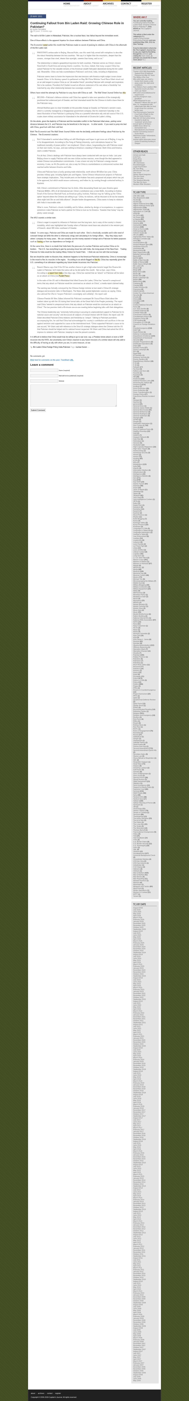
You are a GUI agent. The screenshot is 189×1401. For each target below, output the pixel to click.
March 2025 (137, 941)
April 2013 (137, 1219)
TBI (134, 807)
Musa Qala (137, 610)
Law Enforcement (139, 536)
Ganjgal (136, 400)
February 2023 (138, 990)
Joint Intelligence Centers (142, 499)
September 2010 (139, 1279)
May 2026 (137, 914)
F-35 (135, 365)
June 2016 (137, 1145)
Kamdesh (136, 507)
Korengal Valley (139, 523)
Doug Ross (137, 159)
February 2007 (138, 1363)
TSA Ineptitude (138, 838)
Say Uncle (137, 173)
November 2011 (139, 1252)
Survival (136, 791)
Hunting (136, 458)
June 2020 (137, 1052)
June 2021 (137, 1028)
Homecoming (138, 451)
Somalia (136, 772)
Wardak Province (139, 881)
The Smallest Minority (141, 180)
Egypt (135, 353)
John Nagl (137, 497)
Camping (136, 283)
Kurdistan (136, 527)
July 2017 (137, 1120)
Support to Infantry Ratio (142, 787)
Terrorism (136, 814)
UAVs (135, 848)
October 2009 (138, 1301)
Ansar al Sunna (139, 229)
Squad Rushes (138, 779)
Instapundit (137, 161)
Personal (136, 667)
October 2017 (138, 1114)
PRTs (135, 696)
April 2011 (137, 1266)
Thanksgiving (138, 816)
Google (136, 422)
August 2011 (138, 1258)
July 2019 (137, 1073)
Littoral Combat (139, 552)
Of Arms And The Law (141, 171)
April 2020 (137, 1056)
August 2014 (138, 1188)
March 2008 (137, 1338)
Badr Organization (140, 252)
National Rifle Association (142, 620)
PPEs (135, 688)
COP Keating (138, 320)
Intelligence (137, 474)
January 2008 (138, 1342)
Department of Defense (142, 336)
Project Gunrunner (140, 694)
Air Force (136, 215)
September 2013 (139, 1209)
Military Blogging (139, 585)
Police (135, 678)
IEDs (135, 462)
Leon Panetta (138, 544)
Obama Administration (141, 645)
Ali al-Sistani (138, 221)
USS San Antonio (139, 863)
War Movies (137, 877)
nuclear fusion (81, 347)
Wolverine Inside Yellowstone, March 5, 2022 (144, 137)
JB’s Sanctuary (138, 163)
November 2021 (139, 1019)
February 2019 (138, 1083)
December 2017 (139, 1110)
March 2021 (137, 1034)
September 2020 (139, 1046)
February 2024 (138, 966)
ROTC (135, 729)
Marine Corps (138, 560)
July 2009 (137, 1307)
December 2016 (139, 1134)
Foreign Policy (52, 347)
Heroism (136, 443)
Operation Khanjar (140, 651)
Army (135, 241)
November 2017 (139, 1112)
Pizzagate (137, 676)
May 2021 (137, 1030)
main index (146, 56)
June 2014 (137, 1192)
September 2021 (139, 1023)
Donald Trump (138, 348)
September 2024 (139, 953)
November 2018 (139, 1089)
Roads (135, 723)
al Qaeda (136, 219)
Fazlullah (136, 375)
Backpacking (138, 250)
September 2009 (139, 1303)
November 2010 (139, 1276)
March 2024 (137, 964)
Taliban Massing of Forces (143, 803)
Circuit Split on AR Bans (142, 124)
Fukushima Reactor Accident (144, 396)
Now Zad (136, 636)
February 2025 (138, 943)
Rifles (135, 721)
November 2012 (139, 1229)
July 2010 (137, 1283)
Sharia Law (137, 756)
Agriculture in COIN (140, 211)
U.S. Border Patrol (140, 842)
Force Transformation (141, 392)
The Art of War (138, 820)
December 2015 (139, 1157)
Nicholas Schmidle (140, 634)
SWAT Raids (138, 793)
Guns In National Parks (142, 429)
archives (145, 54)
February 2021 (138, 1036)
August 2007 (138, 1351)
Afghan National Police (142, 206)
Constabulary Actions (141, 316)
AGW (135, 213)
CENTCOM (137, 291)
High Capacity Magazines (143, 447)
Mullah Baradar (139, 604)
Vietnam (136, 871)
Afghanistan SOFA (140, 210)
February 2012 (138, 1246)
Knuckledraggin (139, 165)
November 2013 (139, 1205)
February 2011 (138, 1270)
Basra (135, 256)
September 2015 (139, 1163)
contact (49, 1393)
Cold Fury (137, 157)
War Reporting (138, 879)
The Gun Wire (138, 178)
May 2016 (137, 1147)
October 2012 (138, 1231)
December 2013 (139, 1204)
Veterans (136, 869)
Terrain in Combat (140, 813)
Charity (136, 297)
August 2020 (138, 1048)
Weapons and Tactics (141, 886)
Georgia (136, 418)
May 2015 (137, 1170)
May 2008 (137, 1334)
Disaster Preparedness (142, 342)
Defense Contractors (141, 334)
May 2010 (137, 1287)
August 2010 (138, 1281)
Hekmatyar (137, 441)
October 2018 (138, 1091)
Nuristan (136, 643)
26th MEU (137, 196)
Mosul (135, 599)
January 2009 (138, 1318)
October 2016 (138, 1137)
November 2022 (139, 995)
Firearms (136, 385)
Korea (135, 521)
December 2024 (139, 947)
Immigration (137, 464)
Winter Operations (140, 890)
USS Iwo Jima (138, 861)
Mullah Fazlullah (139, 606)
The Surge (137, 826)
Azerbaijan (137, 248)
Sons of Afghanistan (140, 774)
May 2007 (137, 1357)
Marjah (135, 565)
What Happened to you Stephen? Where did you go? (145, 102)
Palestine (136, 659)
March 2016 (137, 1151)
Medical (136, 571)
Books (135, 274)
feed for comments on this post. (45, 360)
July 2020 (137, 1050)
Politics (136, 684)
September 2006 (139, 1373)
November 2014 (139, 1182)
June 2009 (137, 1309)
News (135, 630)
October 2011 (138, 1254)
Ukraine (136, 851)
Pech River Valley (140, 665)
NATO (135, 622)
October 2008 (138, 1324)
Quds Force (137, 704)
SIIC (134, 760)
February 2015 (138, 1176)
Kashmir (136, 513)
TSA (134, 836)
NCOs (135, 628)
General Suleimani (140, 416)
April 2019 (137, 1079)
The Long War (138, 824)
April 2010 (137, 1289)
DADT (135, 330)
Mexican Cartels (139, 575)
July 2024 (137, 956)
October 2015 (138, 1161)
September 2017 (139, 1116)
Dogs (135, 346)
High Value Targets (140, 449)
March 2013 (137, 1221)
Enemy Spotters (139, 359)
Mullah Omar (138, 608)
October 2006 (138, 1371)
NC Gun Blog (138, 169)
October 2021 (138, 1021)
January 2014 (138, 1202)
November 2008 (139, 1322)
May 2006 (137, 1381)
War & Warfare (138, 873)
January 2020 (138, 1062)
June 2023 (137, 982)
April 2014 (137, 1196)
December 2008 (139, 1320)
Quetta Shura (138, 706)
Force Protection (139, 390)
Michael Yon (138, 579)
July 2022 (137, 1003)
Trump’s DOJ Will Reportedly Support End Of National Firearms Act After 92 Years (144, 73)
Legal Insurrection (140, 167)
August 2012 (138, 1235)
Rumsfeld (136, 733)
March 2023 (137, 988)
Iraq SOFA (137, 482)
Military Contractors (140, 587)
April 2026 (137, 916)
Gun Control (137, 425)
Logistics (136, 554)
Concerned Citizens (140, 315)
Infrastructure (138, 472)
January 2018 (138, 1108)
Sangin (136, 739)
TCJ (143, 60)
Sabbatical (137, 737)
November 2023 (139, 972)
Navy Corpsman (139, 626)
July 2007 (137, 1353)
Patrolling (136, 663)
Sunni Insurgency (139, 785)
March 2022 (137, 1011)
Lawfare (136, 538)
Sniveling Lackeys (140, 768)
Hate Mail (136, 439)
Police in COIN (138, 680)
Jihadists (136, 495)
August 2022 (138, 1001)
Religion (136, 713)
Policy (135, 682)
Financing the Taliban (141, 383)
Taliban (136, 801)
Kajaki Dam (137, 505)
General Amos (138, 406)
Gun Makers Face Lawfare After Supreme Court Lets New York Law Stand (145, 89)
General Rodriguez (140, 414)
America (136, 223)
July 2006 (137, 1377)
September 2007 (139, 1349)
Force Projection (139, 388)
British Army (137, 281)
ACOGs (136, 202)
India (61, 347)
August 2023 (138, 978)
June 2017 (137, 1122)
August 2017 (138, 1118)
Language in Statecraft (141, 530)
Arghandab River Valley (142, 237)
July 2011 (136, 1260)
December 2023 (139, 970)
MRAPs (136, 602)
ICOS (135, 460)
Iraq (134, 480)
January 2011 (138, 1272)
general (136, 404)
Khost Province (139, 515)
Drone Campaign (139, 350)
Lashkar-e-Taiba (139, 534)
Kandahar (137, 509)
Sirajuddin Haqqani (140, 762)
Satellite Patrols (139, 743)
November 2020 (139, 1042)
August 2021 (138, 1025)
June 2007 (137, 1355)
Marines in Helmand (140, 564)
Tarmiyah (136, 805)
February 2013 (138, 1223)
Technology (137, 809)
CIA (134, 303)
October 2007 (138, 1347)
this (124, 93)
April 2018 (137, 1102)
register (58, 1393)
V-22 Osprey (138, 867)
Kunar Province (139, 525)
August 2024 (138, 955)
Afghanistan (137, 208)
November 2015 (139, 1159)
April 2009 (137, 1312)
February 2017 (138, 1130)
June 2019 (137, 1075)
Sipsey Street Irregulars (142, 174)
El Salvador (137, 355)
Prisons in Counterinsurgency (144, 690)
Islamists (136, 486)
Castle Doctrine (139, 287)
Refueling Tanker (139, 711)
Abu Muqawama (139, 198)
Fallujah (136, 367)
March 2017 (137, 1128)
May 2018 (137, 1100)
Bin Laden (37, 347)
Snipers (136, 766)
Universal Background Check (144, 855)
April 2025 (137, 939)
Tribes (135, 834)
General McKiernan (140, 412)
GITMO (135, 420)
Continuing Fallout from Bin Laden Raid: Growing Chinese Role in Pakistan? (144, 25)
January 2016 (138, 1155)
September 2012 (139, 1233)
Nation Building (139, 616)
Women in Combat (140, 892)
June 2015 (137, 1169)
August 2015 (138, 1165)
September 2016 (139, 1139)
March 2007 (137, 1361)
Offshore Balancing (140, 647)
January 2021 (138, 1038)
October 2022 (138, 997)
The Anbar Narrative (140, 818)
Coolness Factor (139, 318)
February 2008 (138, 1340)
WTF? (135, 894)
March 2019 (137, 1081)
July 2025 (137, 933)
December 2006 (139, 1367)
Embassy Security (140, 357)
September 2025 (139, 929)
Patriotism (137, 661)
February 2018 (138, 1106)
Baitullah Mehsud (139, 254)
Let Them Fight (138, 546)
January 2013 (138, 1225)
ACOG (135, 200)
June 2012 (137, 1239)
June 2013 (137, 1215)
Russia (135, 735)
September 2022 (139, 999)
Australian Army (139, 246)
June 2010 (137, 1285)
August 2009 (138, 1305)
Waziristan (137, 885)
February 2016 (138, 1153)
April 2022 (137, 1009)
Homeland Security (140, 453)
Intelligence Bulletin (140, 476)
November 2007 (139, 1346)
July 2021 (137, 1027)
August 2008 (138, 1328)
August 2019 (138, 1071)
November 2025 (139, 925)
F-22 (135, 363)
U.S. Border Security (140, 844)
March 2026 (137, 918)
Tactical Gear (138, 799)
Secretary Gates (139, 754)
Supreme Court (139, 789)
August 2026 (138, 908)
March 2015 (137, 1174)
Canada (136, 285)
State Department (139, 781)
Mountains (137, 601)
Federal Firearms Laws (142, 381)
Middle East (137, 583)
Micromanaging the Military (143, 581)
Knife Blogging (138, 519)
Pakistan (66, 347)
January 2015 (138, 1178)
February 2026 (138, 920)
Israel (135, 488)
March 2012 (137, 1244)
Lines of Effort (138, 550)
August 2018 (138, 1095)
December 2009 (139, 1297)
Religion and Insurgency (142, 715)
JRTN (135, 501)
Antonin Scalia (138, 233)
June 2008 (137, 1332)
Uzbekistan (137, 865)
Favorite (136, 373)
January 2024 (138, 968)
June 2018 (137, 1098)
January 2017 (138, 1132)
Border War (137, 276)
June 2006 (137, 1379)
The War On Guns (140, 182)
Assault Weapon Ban (141, 245)
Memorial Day (138, 573)
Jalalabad (137, 492)
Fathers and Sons (140, 371)
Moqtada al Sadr (139, 597)
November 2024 (139, 949)
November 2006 (139, 1369)
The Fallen (137, 822)
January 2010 (138, 1295)
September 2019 (139, 1069)
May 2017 (137, 1124)
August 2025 (138, 931)
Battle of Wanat (139, 262)
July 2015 (137, 1167)
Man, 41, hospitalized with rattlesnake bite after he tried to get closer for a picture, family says (144, 107)
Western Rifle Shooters (142, 184)
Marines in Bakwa (140, 562)
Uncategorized (138, 853)
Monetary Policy (139, 595)
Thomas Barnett (139, 830)
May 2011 (137, 1264)
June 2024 (137, 958)
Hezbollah (137, 445)
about (33, 1393)
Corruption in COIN (140, 322)
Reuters (136, 717)
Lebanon (136, 542)
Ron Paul (136, 727)
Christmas (137, 301)
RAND (135, 707)
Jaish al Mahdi (138, 490)
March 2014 (137, 1198)
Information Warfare (140, 470)
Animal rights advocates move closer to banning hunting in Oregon (144, 141)
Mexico (136, 577)
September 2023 (139, 976)
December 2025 (139, 923)
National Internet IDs (141, 618)
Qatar (135, 698)
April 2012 (137, 1242)
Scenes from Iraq (139, 746)
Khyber (136, 517)
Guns (135, 427)
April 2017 (137, 1126)
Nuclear (136, 641)
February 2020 (138, 1060)
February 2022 (138, 1013)
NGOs (135, 632)
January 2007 (138, 1365)
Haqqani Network (139, 437)
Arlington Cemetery (140, 239)
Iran (134, 478)
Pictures (136, 671)
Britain (135, 280)
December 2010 (139, 1274)
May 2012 (137, 1240)
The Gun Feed (138, 176)
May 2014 (137, 1194)
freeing (40, 242)
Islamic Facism (138, 484)
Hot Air (97, 260)
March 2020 (137, 1058)
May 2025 (137, 937)
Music (135, 612)
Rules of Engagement (141, 731)
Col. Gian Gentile (139, 309)
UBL (135, 849)
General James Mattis (141, 408)
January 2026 (138, 921)
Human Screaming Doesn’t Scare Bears (143, 133)
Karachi (136, 511)
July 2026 (137, 910)
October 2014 (138, 1184)
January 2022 (138, 1015)
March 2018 (137, 1104)
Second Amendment (140, 748)
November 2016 (139, 1135)
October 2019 (138, 1067)
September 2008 (139, 1326)
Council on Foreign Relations (144, 324)
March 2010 (137, 1291)
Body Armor (137, 272)
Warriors (136, 883)
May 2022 (137, 1007)
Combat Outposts (139, 311)
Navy (135, 624)
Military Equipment (140, 589)
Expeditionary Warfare (141, 361)
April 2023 (137, 986)
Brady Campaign (139, 278)
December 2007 (139, 1344)
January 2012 (138, 1248)
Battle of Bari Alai (139, 260)
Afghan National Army (141, 204)
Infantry (136, 468)
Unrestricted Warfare (141, 859)
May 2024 (137, 960)
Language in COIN (140, 529)
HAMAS (136, 435)
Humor (135, 457)
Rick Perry (137, 719)
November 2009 (139, 1299)
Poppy (135, 686)
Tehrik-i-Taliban (139, 811)
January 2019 (138, 1085)
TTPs (135, 840)
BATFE (135, 258)
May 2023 (137, 984)
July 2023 (137, 980)
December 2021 (139, 1017)
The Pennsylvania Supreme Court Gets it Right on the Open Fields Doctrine (143, 114)
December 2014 (139, 1180)
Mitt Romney (138, 593)
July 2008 (137, 1330)
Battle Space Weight (140, 264)
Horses (136, 455)
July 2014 (137, 1190)
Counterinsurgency (140, 328)
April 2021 (137, 1032)
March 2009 (137, 1314)
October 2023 (138, 974)
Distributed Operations (141, 344)
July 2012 (137, 1237)
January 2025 (138, 945)
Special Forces (138, 778)
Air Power (137, 217)
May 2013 (137, 1217)
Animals (136, 227)
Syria (135, 795)
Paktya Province (139, 657)
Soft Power (137, 770)
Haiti (135, 433)
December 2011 (139, 1250)
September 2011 (139, 1256)
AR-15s (136, 235)
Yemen (135, 896)
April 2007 (137, 1359)
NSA (135, 637)
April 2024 (137, 962)
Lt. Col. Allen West (140, 558)
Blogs (135, 270)
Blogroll (136, 268)
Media (135, 569)
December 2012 (139, 1227)
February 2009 (138, 1316)
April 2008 (137, 1336)
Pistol (135, 674)
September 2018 (139, 1093)
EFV (134, 352)
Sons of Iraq (137, 776)
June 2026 (137, 912)
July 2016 (137, 1143)
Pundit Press (64, 276)
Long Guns (137, 556)
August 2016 (138, 1141)
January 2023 (138, 991)
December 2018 (139, 1087)
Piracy (135, 672)
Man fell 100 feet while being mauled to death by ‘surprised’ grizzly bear (144, 120)
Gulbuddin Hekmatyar (141, 423)
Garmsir (136, 402)
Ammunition (137, 225)
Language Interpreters (141, 532)
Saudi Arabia (138, 744)
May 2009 (137, 1311)
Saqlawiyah (137, 741)
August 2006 (138, 1375)
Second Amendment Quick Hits (144, 750)
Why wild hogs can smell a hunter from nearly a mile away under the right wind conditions (143, 82)
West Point (137, 888)
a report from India (55, 273)
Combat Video (138, 313)
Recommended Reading (142, 709)
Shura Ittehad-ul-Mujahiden (143, 758)
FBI (134, 377)
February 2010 (138, 1293)
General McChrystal (140, 410)
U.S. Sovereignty (139, 846)
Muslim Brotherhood (140, 614)
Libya (135, 548)
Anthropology (138, 231)
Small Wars (137, 764)
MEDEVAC (137, 567)
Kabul (135, 503)
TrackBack (67, 360)
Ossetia (136, 653)
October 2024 (138, 951)
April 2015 (137, 1172)
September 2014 (139, 1186)
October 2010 (138, 1277)
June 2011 (137, 1262)
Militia (135, 591)
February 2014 (138, 1200)
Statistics (136, 783)
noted (45, 45)
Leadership (137, 540)
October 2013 (138, 1207)
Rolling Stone (138, 725)
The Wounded (138, 828)
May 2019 (137, 1077)
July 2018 (137, 1097)
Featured (136, 379)
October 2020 (138, 1044)
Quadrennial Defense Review (144, 700)
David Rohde (138, 332)
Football (136, 387)
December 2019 (139, 1063)
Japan (135, 494)
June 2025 (137, 935)
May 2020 (137, 1054)
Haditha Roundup (140, 431)
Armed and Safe (139, 155)
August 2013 (138, 1211)
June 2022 (137, 1005)
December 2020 (139, 1040)
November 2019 (139, 1065)
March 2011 (137, 1268)
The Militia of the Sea (141, 77)
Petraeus (136, 669)
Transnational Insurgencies (143, 832)
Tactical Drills (138, 797)
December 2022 (139, 993)
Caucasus (137, 289)
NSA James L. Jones (141, 639)
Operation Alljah (139, 649)
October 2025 (138, 927)
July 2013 (137, 1213)
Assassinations (139, 243)
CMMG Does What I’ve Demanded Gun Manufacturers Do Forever (143, 128)
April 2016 (137, 1149)
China (44, 347)
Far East (136, 369)
